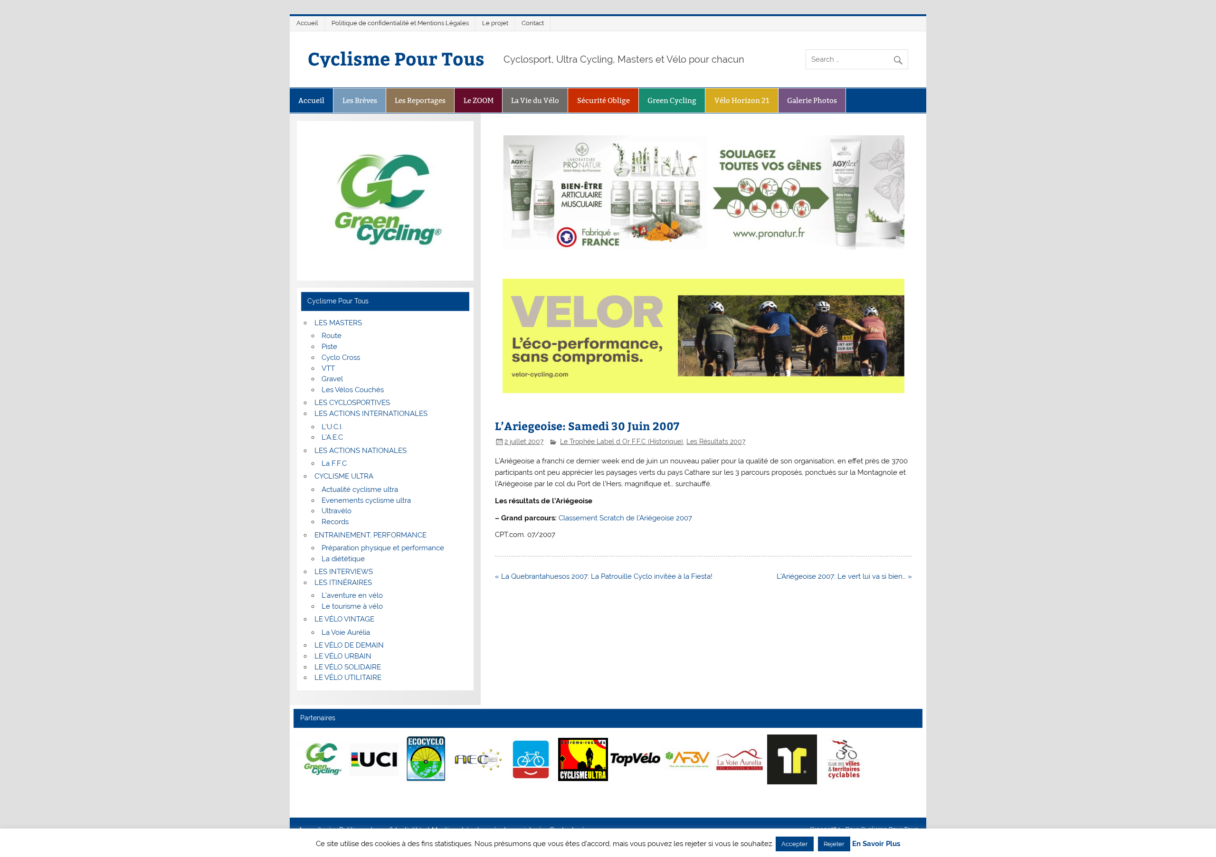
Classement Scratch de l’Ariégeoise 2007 (625, 518)
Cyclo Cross (341, 357)
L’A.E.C (332, 437)
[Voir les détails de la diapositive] (322, 759)
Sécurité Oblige (603, 100)
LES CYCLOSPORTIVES (352, 402)
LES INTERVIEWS (343, 571)
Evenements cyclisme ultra (366, 500)
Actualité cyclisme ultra (360, 489)
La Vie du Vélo (535, 100)
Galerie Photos (812, 100)
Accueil (307, 23)
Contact (533, 23)
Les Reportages (420, 100)
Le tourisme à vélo (352, 606)
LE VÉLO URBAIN (342, 656)
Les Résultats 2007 (715, 441)
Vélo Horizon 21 (742, 100)
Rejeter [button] (834, 844)
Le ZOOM (479, 100)
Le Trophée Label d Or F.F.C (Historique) (621, 441)
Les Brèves (359, 100)
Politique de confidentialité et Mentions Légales (400, 23)
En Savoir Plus (876, 844)
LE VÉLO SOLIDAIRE (347, 667)
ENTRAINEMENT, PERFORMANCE (370, 535)
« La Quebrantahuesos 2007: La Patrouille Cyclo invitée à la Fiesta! (603, 576)
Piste (329, 346)
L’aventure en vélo (352, 595)
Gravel (332, 379)
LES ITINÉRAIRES (343, 582)
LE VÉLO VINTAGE (344, 619)
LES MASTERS (338, 323)
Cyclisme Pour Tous (396, 58)
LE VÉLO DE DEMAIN (349, 645)
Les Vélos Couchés (353, 390)
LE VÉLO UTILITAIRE (347, 677)
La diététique (343, 559)
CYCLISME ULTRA (343, 476)
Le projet (495, 23)
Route (332, 335)
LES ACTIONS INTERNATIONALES (371, 413)
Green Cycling (671, 100)
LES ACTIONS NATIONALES (360, 450)
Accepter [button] (794, 844)
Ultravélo (337, 511)
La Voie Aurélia (346, 632)
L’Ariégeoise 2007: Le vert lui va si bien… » (844, 576)
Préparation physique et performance (383, 548)
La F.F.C (334, 463)
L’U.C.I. (332, 427)
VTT (328, 368)
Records (335, 522)
